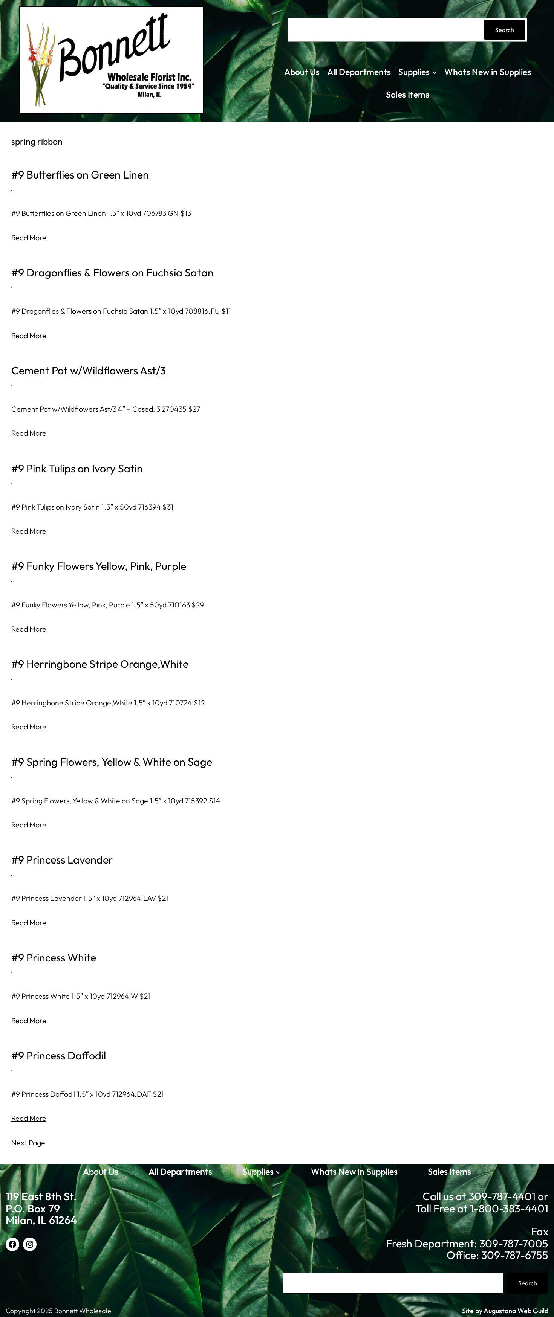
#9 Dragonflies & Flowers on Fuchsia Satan (112, 273)
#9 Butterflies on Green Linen (80, 175)
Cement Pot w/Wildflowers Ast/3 (88, 371)
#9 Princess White (53, 958)
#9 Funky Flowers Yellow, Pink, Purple (98, 566)
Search (504, 30)
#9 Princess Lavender (62, 860)
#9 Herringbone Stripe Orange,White (99, 664)
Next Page (28, 1142)
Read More (28, 237)
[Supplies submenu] (434, 72)
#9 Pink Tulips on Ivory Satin (77, 468)
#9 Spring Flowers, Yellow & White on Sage (111, 762)
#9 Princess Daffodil (58, 1056)
